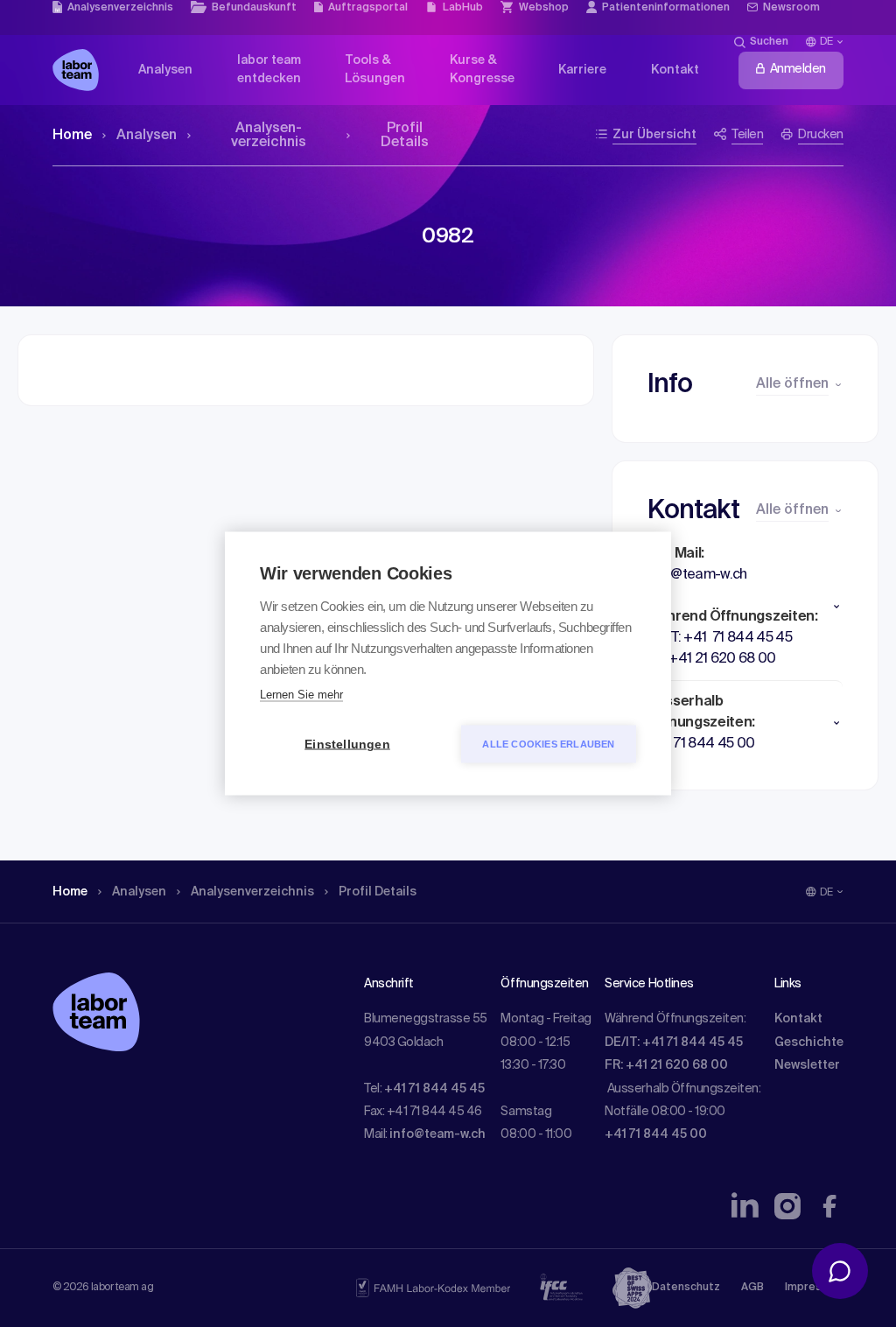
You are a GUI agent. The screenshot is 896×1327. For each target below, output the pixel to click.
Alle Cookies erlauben (548, 744)
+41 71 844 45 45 (434, 1089)
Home (72, 136)
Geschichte (809, 1042)
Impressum (814, 1287)
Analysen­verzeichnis (268, 136)
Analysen (146, 136)
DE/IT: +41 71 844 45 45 (674, 1042)
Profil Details (405, 136)
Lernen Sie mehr (301, 694)
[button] (745, 607)
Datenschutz (686, 1287)
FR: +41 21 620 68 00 (666, 1065)
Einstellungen (347, 744)
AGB (752, 1287)
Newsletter (807, 1065)
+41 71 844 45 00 (656, 1134)
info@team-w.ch (437, 1134)
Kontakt (798, 1019)
